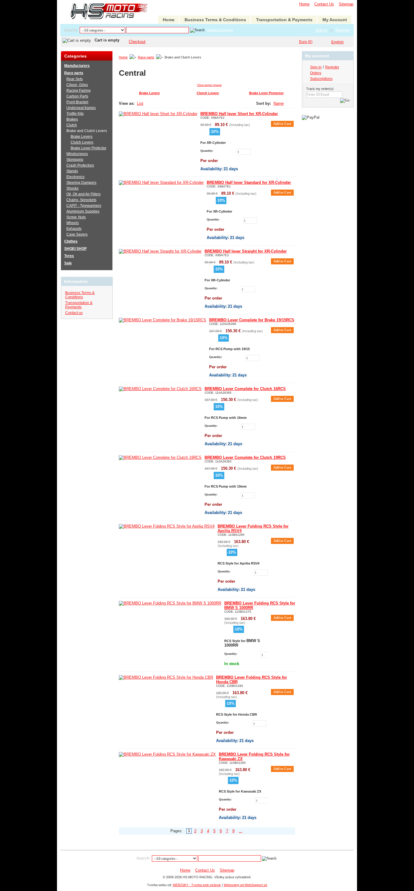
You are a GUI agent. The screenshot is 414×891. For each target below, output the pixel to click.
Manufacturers (77, 66)
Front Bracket (77, 102)
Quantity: (206, 150)
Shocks (72, 188)
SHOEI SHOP (75, 249)
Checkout (137, 41)
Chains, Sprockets (81, 200)
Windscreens (77, 154)
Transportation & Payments (284, 19)
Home (304, 4)
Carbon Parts (77, 96)
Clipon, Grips (77, 85)
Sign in (321, 30)
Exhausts (74, 229)
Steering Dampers (81, 183)
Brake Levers (149, 93)
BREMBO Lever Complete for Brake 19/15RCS (251, 320)
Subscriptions (321, 79)
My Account (334, 19)
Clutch (71, 125)
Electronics (75, 177)
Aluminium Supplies (82, 211)
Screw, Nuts (76, 217)
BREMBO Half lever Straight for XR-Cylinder (246, 251)
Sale (68, 263)
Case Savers (77, 234)
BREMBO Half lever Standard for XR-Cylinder (249, 182)
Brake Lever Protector (266, 93)
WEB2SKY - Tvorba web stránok (197, 885)
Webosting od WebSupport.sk (245, 885)
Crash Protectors (80, 165)
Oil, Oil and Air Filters (83, 194)
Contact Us (324, 4)
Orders (315, 73)
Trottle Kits (75, 113)
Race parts (146, 57)
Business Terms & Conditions (215, 19)
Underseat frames (81, 108)
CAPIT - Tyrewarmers (83, 206)
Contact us (74, 313)
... (240, 831)
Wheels (72, 223)
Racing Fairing (78, 90)
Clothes (71, 241)
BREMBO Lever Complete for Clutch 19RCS (245, 457)
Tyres (69, 256)
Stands (72, 171)
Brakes (72, 119)
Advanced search (220, 30)
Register (343, 30)
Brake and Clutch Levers (86, 131)
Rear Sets (74, 79)
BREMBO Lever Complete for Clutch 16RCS (245, 388)
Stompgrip (74, 159)
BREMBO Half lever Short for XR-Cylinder (239, 113)
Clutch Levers (208, 93)
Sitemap (346, 4)
